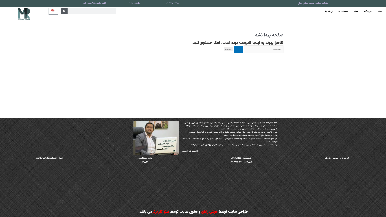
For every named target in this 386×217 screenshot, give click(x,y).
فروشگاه (368, 11)
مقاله (356, 11)
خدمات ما (343, 11)
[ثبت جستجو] (238, 49)
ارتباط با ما (327, 11)
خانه (379, 11)
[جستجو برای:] (258, 49)
